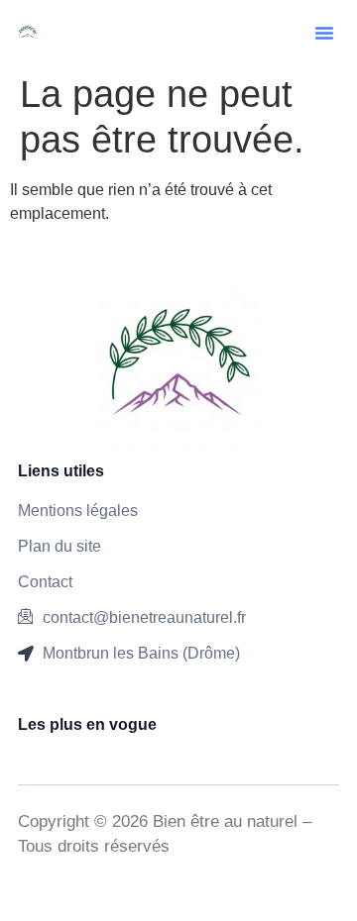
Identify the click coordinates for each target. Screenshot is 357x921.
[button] (324, 33)
